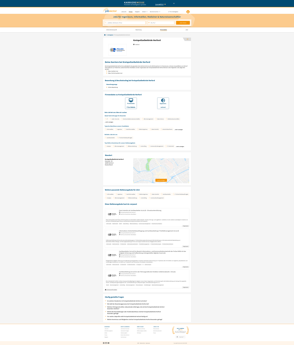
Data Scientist (155, 129)
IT (107, 119)
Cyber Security (115, 119)
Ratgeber (106, 337)
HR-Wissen (139, 332)
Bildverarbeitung (132, 146)
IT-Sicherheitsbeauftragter (125, 137)
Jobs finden (183, 23)
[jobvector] (111, 10)
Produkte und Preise (141, 328)
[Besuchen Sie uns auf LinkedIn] (106, 343)
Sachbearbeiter (111, 137)
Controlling (143, 146)
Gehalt (106, 332)
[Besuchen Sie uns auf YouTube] (108, 343)
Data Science (160, 119)
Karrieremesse (123, 337)
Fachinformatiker (130, 129)
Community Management (156, 146)
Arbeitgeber (110, 35)
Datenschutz (142, 343)
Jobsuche (106, 328)
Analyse (109, 146)
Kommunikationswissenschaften (131, 119)
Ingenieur (119, 129)
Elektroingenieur (143, 129)
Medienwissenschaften (173, 119)
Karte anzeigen (161, 180)
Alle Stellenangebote (109, 330)
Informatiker (110, 129)
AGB (138, 343)
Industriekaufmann (167, 129)
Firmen (106, 335)
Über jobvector (156, 328)
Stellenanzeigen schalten (142, 330)
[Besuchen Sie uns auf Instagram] (103, 343)
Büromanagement (148, 119)
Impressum (148, 343)
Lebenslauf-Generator (125, 328)
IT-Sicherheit (170, 146)
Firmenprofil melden (111, 289)
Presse (154, 332)
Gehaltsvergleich (124, 332)
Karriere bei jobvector (157, 330)
